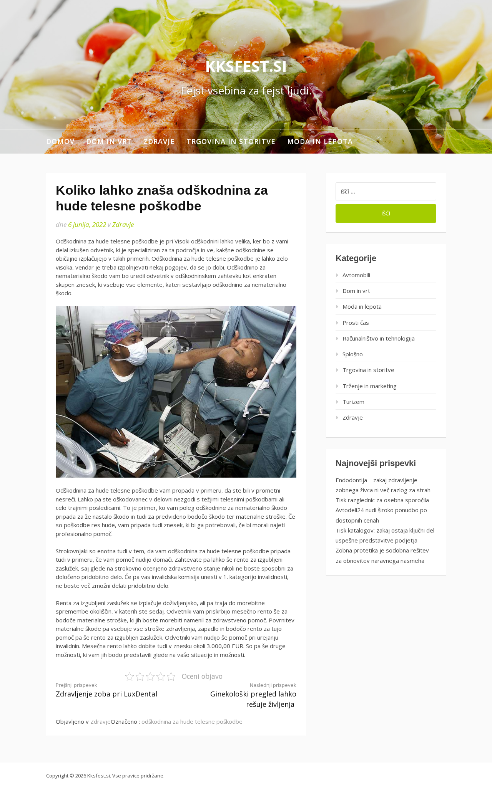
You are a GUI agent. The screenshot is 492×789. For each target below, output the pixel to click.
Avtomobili (356, 275)
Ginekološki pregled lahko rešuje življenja (253, 695)
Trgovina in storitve (231, 141)
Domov (60, 141)
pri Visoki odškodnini (192, 241)
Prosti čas (355, 322)
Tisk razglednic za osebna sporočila (382, 500)
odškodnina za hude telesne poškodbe (192, 721)
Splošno (352, 354)
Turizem (353, 401)
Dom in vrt (109, 141)
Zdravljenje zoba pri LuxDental (106, 690)
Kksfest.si (246, 65)
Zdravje (159, 141)
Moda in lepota (320, 141)
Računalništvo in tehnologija (378, 338)
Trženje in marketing (369, 386)
